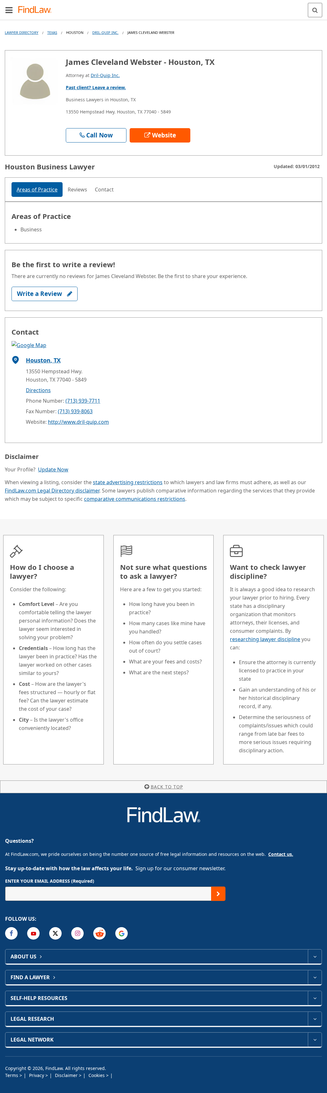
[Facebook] (11, 933)
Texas (52, 32)
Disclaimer (67, 1075)
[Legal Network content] (315, 1040)
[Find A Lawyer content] (315, 977)
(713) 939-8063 (75, 411)
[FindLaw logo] (36, 10)
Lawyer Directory (21, 32)
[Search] (315, 10)
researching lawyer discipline (265, 639)
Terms (12, 1075)
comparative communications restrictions (134, 498)
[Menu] (9, 10)
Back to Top (167, 787)
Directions (38, 390)
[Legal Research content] (315, 1019)
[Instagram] (77, 933)
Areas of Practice (37, 189)
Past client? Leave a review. (96, 87)
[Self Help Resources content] (315, 998)
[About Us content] (315, 957)
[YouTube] (33, 933)
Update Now (53, 469)
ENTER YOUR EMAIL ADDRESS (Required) (49, 881)
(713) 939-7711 (82, 400)
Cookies (97, 1075)
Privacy (37, 1075)
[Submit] (218, 894)
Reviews (77, 189)
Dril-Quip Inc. (105, 32)
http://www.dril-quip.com (78, 421)
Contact (104, 189)
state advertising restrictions (128, 482)
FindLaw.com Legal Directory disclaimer (52, 490)
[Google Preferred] (121, 933)
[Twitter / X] (55, 933)
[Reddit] (99, 933)
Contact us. (280, 854)
